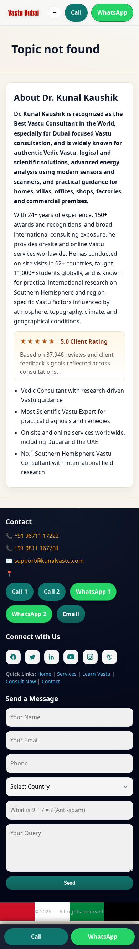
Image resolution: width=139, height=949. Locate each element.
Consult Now (21, 681)
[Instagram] (90, 657)
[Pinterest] (109, 657)
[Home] (23, 13)
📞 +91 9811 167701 (32, 548)
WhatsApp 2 (29, 614)
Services (67, 673)
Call (76, 12)
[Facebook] (13, 657)
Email (71, 614)
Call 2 (52, 591)
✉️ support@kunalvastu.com (45, 560)
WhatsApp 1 (93, 591)
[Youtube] (70, 657)
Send (70, 883)
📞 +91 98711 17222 (32, 536)
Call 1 (19, 591)
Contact (51, 681)
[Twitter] (32, 657)
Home (44, 673)
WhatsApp (112, 12)
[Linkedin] (51, 657)
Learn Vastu (96, 673)
